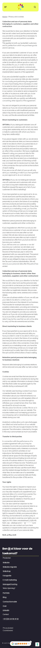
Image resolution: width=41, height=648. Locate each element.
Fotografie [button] (7, 576)
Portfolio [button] (6, 593)
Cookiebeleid (8, 630)
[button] (5, 7)
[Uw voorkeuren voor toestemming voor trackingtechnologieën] (37, 644)
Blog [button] (4, 597)
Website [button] (6, 562)
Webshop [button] (7, 571)
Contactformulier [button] (10, 602)
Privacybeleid (8, 628)
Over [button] (5, 606)
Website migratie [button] (10, 567)
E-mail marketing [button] (10, 580)
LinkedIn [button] (6, 610)
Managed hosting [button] (10, 584)
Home (4, 17)
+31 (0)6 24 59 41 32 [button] (11, 619)
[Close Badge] (31, 642)
